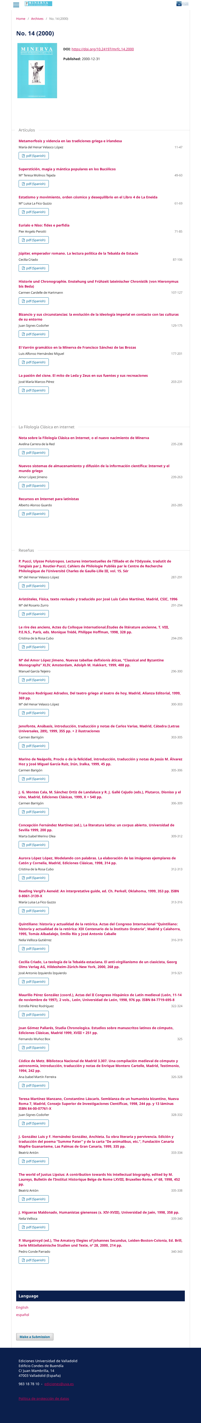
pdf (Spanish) (35, 155)
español (22, 1314)
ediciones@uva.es (59, 1383)
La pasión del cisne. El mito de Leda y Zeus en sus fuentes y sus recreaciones (83, 375)
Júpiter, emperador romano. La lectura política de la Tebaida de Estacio (78, 253)
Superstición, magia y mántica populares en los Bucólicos (67, 169)
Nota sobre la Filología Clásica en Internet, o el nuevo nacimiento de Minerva (84, 437)
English (22, 1307)
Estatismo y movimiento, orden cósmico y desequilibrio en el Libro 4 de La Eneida (88, 197)
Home (20, 18)
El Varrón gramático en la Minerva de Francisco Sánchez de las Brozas (77, 347)
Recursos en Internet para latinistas (49, 498)
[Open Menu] (16, 5)
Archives (37, 18)
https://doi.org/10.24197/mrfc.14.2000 (103, 49)
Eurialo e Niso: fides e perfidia (44, 225)
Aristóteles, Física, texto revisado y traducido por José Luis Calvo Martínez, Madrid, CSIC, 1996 (98, 599)
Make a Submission (35, 1337)
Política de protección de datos (44, 1398)
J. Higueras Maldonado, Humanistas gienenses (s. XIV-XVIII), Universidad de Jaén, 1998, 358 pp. (99, 1212)
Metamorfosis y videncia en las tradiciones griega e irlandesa (70, 141)
